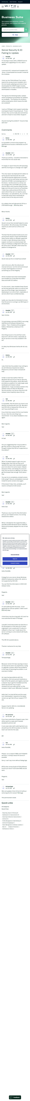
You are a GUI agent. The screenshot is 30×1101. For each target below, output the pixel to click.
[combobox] (13, 30)
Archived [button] (5, 818)
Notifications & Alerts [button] (8, 828)
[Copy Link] (14, 58)
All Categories (5, 806)
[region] (15, 550)
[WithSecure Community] (10, 6)
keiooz (7, 138)
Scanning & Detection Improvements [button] (11, 816)
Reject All (15, 558)
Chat (16, 35)
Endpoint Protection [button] (14, 826)
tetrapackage (9, 786)
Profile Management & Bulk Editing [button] (11, 820)
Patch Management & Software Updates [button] (12, 824)
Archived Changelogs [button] (8, 822)
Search (26, 30)
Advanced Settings (15, 554)
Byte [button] (4, 826)
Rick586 (8, 56)
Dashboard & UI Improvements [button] (10, 814)
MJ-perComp (9, 714)
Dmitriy (8, 218)
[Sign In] (17, 7)
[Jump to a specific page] (27, 134)
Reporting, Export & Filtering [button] (10, 812)
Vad (7, 399)
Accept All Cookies (15, 563)
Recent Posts (5, 809)
